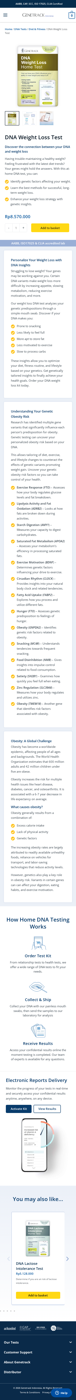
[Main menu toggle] (5, 14)
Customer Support (18, 1352)
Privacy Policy (49, 1392)
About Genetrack (17, 1362)
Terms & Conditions (30, 1392)
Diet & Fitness (37, 29)
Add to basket (50, 228)
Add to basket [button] (38, 1295)
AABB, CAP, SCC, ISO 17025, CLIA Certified (39, 3)
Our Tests (11, 1342)
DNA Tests (20, 29)
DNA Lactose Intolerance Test (29, 1266)
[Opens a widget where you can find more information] (61, 1393)
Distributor (12, 1372)
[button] (8, 1259)
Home (8, 29)
